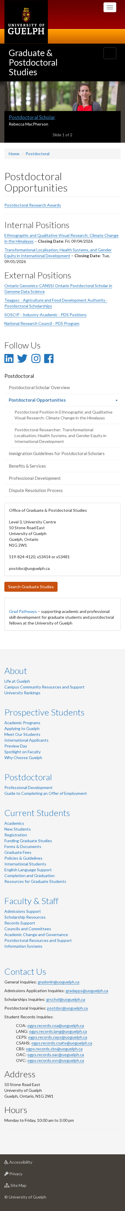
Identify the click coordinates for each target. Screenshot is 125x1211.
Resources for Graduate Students (35, 881)
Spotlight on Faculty (22, 751)
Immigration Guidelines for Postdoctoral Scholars (57, 453)
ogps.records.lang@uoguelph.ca (58, 1031)
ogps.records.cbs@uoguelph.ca (54, 1048)
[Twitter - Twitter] (22, 358)
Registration (15, 834)
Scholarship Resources (25, 917)
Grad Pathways (23, 611)
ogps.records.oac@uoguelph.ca (55, 1054)
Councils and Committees (27, 928)
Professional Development (35, 478)
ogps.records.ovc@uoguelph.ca (55, 1060)
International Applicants (26, 740)
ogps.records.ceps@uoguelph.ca (57, 1037)
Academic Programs (22, 722)
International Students (25, 863)
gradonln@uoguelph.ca (58, 981)
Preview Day (15, 745)
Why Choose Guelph (23, 757)
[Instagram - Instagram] (35, 358)
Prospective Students (44, 712)
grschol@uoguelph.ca (65, 999)
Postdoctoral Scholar (32, 117)
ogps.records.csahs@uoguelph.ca (61, 1042)
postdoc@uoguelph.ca (67, 1008)
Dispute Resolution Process (36, 490)
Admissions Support (22, 911)
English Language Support (28, 869)
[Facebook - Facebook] (48, 358)
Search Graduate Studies (31, 586)
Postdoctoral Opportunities (46, 401)
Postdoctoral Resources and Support (38, 940)
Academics (14, 823)
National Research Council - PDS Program (41, 323)
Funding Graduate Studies (28, 840)
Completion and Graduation (29, 875)
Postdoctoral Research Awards (32, 205)
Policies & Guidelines (23, 858)
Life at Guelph (17, 681)
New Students (17, 829)
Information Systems (23, 946)
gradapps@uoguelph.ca (87, 990)
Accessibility (29, 1163)
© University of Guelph (25, 1196)
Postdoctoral (37, 153)
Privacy (24, 1175)
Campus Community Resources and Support (44, 686)
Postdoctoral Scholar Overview (39, 387)
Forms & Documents (22, 846)
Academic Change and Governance (36, 934)
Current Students (37, 812)
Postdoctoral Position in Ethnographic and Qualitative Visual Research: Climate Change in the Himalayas (63, 414)
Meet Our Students (22, 734)
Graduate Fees (17, 852)
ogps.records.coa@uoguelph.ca (55, 1025)
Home (14, 153)
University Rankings (22, 692)
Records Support (19, 922)
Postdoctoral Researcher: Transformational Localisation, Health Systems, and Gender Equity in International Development (60, 435)
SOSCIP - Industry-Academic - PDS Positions (45, 314)
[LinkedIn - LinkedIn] (8, 358)
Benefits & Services (27, 465)
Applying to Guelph (22, 728)
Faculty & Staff (31, 900)
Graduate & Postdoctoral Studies (33, 62)
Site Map (27, 1187)
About (15, 670)
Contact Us (25, 971)
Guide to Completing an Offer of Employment (45, 793)
